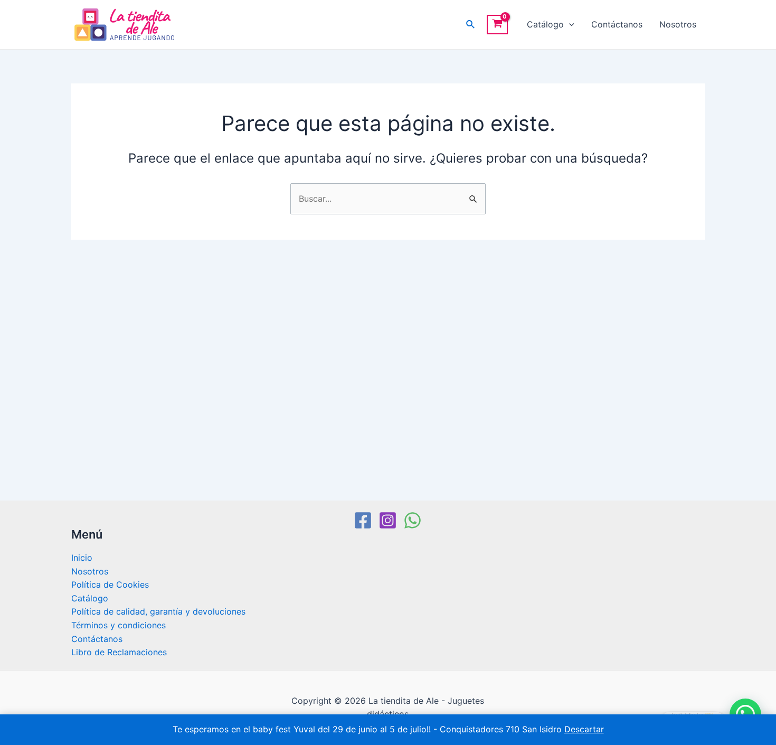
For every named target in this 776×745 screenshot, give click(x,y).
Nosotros (677, 24)
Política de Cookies (110, 584)
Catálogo (545, 24)
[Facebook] (363, 520)
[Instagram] (387, 520)
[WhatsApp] (412, 520)
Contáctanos (616, 24)
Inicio (81, 557)
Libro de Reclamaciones (119, 652)
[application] (569, 25)
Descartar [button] (584, 729)
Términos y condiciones (118, 625)
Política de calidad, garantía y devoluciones (158, 611)
